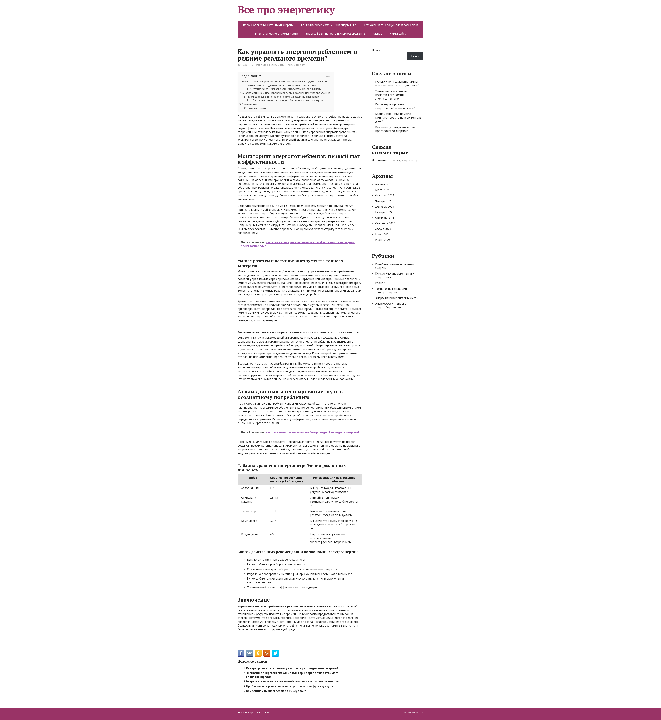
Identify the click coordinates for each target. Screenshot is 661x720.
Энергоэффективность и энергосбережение (335, 33)
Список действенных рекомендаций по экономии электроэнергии (288, 100)
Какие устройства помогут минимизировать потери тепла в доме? (398, 117)
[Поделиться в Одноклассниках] (258, 653)
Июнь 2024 (382, 240)
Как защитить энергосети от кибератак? (276, 691)
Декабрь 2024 (384, 206)
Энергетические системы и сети (276, 33)
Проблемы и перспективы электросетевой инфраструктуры (290, 686)
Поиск (376, 50)
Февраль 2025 (384, 195)
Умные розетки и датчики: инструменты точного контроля (282, 85)
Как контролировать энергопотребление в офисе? (395, 106)
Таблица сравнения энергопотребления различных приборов (283, 96)
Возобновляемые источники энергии (268, 25)
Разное (377, 33)
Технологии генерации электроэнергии (391, 25)
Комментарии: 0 (296, 64)
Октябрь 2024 (384, 218)
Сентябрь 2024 (385, 223)
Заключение (250, 104)
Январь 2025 (383, 201)
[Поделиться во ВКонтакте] (249, 653)
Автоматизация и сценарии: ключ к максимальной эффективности (287, 88)
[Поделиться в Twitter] (275, 653)
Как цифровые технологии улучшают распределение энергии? (292, 668)
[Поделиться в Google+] (266, 653)
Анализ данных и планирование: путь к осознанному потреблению (286, 92)
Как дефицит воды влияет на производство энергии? (395, 129)
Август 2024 (383, 229)
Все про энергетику (286, 9)
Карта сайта (398, 33)
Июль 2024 (382, 234)
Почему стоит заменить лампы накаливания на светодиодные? (397, 83)
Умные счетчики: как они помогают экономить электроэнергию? (392, 95)
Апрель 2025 (383, 184)
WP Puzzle (417, 712)
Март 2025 (382, 190)
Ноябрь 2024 (383, 212)
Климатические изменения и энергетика (328, 25)
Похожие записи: (257, 108)
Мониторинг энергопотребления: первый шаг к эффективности (284, 81)
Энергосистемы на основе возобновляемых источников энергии (293, 681)
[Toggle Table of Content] (326, 76)
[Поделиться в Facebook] (241, 653)
